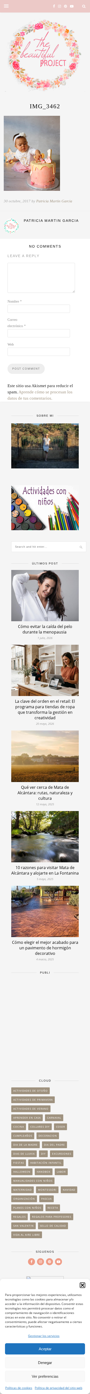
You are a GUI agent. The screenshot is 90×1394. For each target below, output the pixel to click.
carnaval (54, 1117)
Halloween (21, 1171)
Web (11, 344)
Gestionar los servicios (44, 1336)
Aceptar (45, 1349)
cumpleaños (22, 1135)
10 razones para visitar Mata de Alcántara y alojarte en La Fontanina (45, 870)
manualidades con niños (32, 1180)
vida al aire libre (26, 1234)
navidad (69, 1189)
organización (24, 1198)
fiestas (18, 1162)
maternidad (22, 1189)
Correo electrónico (17, 323)
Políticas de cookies (18, 1388)
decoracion (47, 1135)
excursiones (61, 1153)
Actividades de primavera (33, 1099)
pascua (46, 1198)
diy (43, 1153)
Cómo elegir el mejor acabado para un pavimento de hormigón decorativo (45, 948)
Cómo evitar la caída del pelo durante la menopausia (45, 629)
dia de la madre (25, 1144)
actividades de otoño (30, 1090)
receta (53, 1207)
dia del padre (54, 1144)
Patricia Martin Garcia (54, 201)
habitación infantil (46, 1162)
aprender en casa (27, 1117)
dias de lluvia (24, 1153)
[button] (82, 1285)
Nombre (15, 301)
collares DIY (40, 1126)
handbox (43, 1171)
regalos (19, 1216)
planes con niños (27, 1207)
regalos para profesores (51, 1216)
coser (60, 1126)
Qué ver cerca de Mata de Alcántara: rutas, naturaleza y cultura (45, 793)
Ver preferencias (45, 1376)
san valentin (23, 1225)
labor (61, 1171)
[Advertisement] (45, 1024)
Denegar (45, 1362)
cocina (18, 1126)
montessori (47, 1189)
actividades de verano (30, 1108)
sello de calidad (53, 1225)
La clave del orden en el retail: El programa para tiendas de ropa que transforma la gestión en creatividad (45, 710)
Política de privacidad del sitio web (58, 1388)
